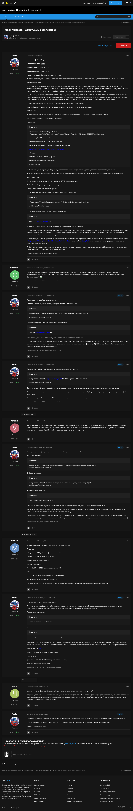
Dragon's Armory (40, 798)
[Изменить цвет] (15, 2)
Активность (32, 17)
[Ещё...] (127, 55)
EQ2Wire (37, 788)
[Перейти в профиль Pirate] (6, 37)
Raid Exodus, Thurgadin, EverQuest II (21, 10)
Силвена (14, 268)
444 (13, 73)
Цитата (36, 259)
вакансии (15, 796)
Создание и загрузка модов (31, 38)
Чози (14, 686)
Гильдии (70, 788)
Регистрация (115, 3)
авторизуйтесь (70, 744)
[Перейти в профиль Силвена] (14, 275)
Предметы (71, 795)
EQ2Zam (37, 792)
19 (13, 704)
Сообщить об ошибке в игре (110, 798)
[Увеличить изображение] (41, 277)
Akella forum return (106, 801)
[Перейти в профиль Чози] (14, 693)
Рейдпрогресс (39, 801)
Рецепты (70, 792)
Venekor (14, 421)
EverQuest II (19, 17)
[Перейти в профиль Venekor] (14, 428)
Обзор (7, 17)
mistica (14, 541)
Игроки (69, 785)
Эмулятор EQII (105, 785)
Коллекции (71, 798)
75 (13, 286)
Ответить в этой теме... (23, 754)
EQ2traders (38, 795)
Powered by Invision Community (121, 808)
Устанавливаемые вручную (51, 75)
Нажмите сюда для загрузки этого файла (42, 253)
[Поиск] (129, 16)
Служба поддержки (107, 795)
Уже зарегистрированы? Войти (94, 3)
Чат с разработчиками (108, 792)
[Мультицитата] (28, 259)
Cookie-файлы (16, 808)
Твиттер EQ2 (104, 788)
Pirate (17, 36)
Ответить (123, 46)
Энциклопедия (39, 785)
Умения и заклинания (74, 801)
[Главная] (3, 3)
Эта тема (121, 17)
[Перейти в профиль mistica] (14, 548)
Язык (5, 808)
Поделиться (106, 37)
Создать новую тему (104, 46)
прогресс (5, 796)
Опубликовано (37, 55)
